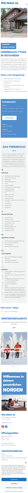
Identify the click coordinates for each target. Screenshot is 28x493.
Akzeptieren (14, 479)
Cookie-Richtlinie (8, 491)
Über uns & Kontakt (7, 456)
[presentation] (11, 366)
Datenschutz (15, 491)
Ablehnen (14, 483)
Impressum (20, 491)
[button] (26, 462)
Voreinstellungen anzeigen (14, 487)
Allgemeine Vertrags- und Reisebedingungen (13, 458)
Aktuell (3, 454)
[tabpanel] (14, 348)
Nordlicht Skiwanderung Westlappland (12, 350)
